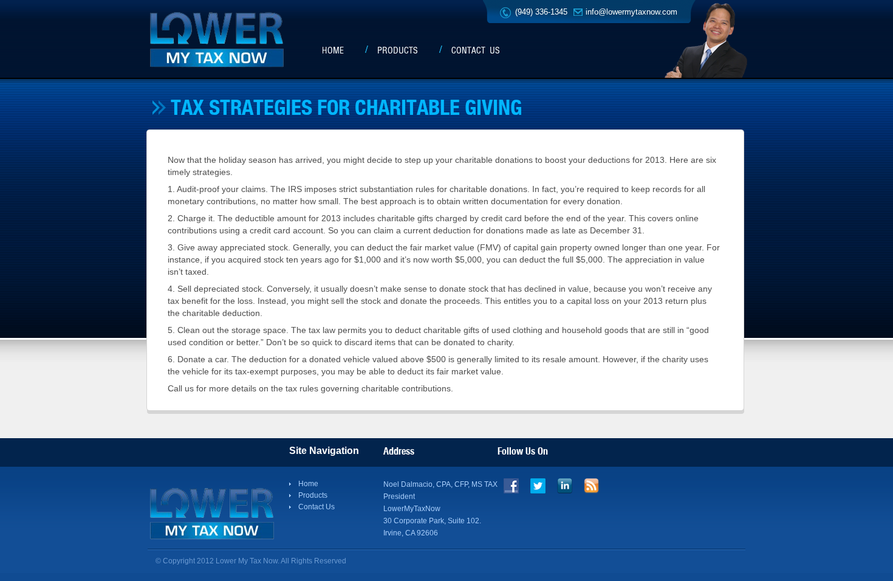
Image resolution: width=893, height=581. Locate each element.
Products (397, 50)
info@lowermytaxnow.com (631, 11)
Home (333, 50)
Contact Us (475, 50)
